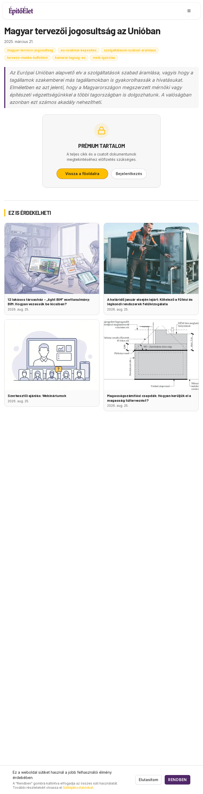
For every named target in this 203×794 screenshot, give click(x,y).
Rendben (177, 779)
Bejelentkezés (129, 173)
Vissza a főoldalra (82, 173)
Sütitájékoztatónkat (78, 788)
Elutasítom (148, 779)
